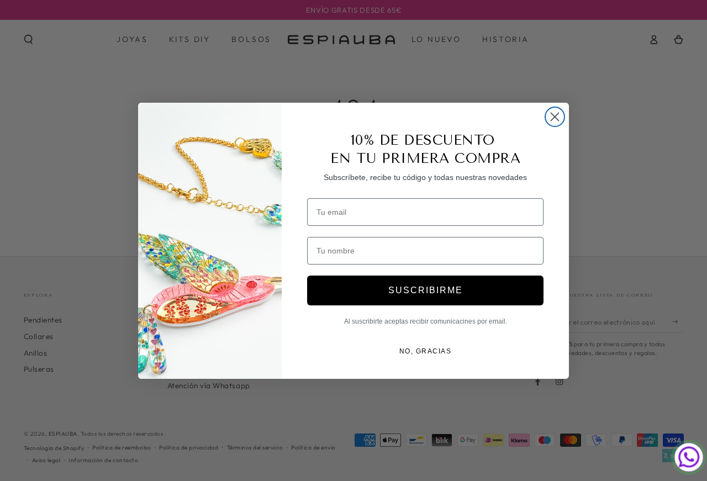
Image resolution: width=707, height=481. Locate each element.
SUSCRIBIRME (425, 290)
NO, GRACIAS (425, 351)
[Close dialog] (554, 116)
